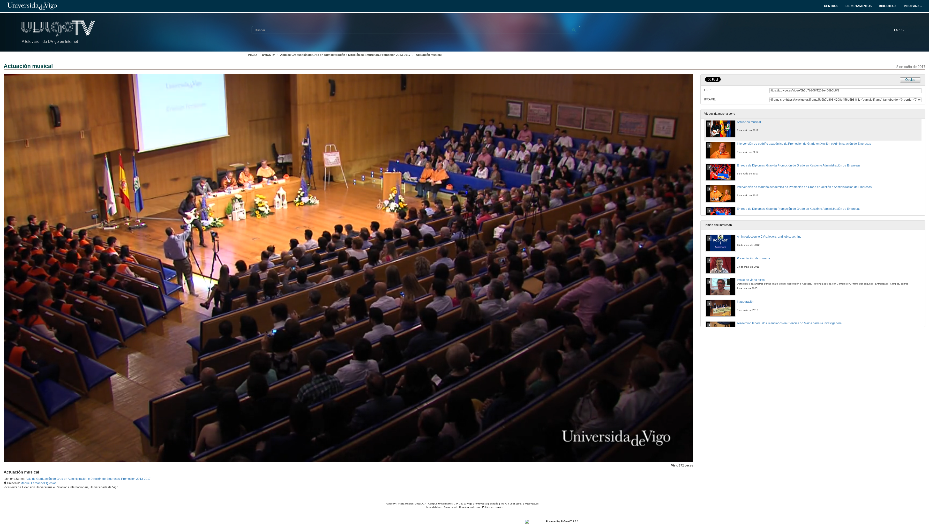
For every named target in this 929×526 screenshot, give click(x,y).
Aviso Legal (450, 507)
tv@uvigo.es (532, 503)
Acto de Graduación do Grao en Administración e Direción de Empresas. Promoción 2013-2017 (345, 55)
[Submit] (574, 30)
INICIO (252, 55)
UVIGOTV (268, 55)
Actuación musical (429, 55)
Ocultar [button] (910, 80)
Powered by (562, 521)
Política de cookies (492, 507)
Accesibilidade (434, 507)
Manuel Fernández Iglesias (38, 483)
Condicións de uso (469, 507)
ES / (897, 30)
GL (903, 30)
